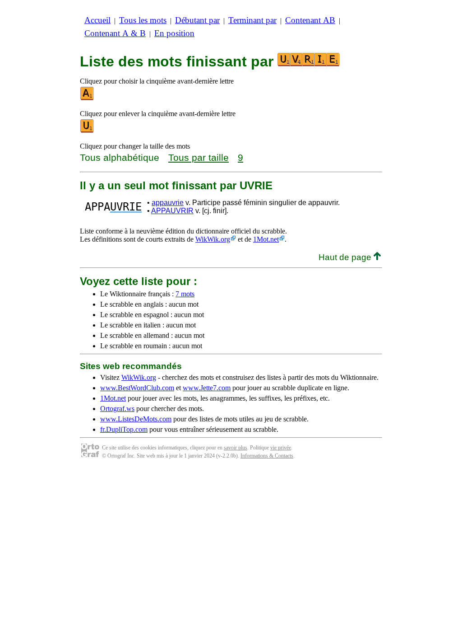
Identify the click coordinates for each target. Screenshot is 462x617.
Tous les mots (142, 20)
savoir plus (235, 447)
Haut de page (346, 257)
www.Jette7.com (207, 388)
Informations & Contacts (266, 456)
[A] (87, 98)
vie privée (280, 447)
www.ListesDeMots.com (135, 419)
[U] (87, 131)
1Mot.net (266, 239)
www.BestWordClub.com (137, 388)
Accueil (97, 20)
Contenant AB (310, 20)
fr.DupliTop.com (124, 429)
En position (174, 33)
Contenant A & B (115, 33)
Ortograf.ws (117, 408)
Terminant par (252, 20)
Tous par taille (198, 157)
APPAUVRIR (172, 211)
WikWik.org (212, 239)
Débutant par (197, 20)
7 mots (185, 294)
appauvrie (168, 202)
